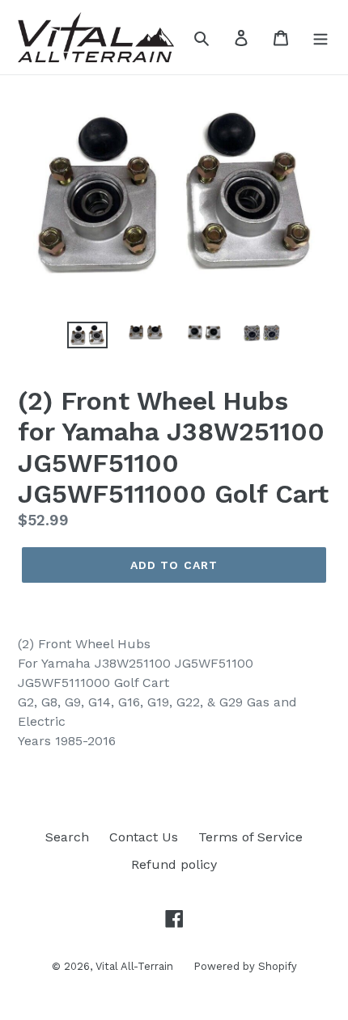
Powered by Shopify (245, 966)
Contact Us (143, 837)
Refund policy (174, 864)
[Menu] (320, 37)
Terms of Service (250, 837)
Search (67, 837)
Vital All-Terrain (134, 966)
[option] (87, 339)
